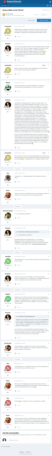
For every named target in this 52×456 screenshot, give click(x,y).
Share (36, 14)
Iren (8, 173)
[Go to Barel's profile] (8, 195)
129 (8, 355)
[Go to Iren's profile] (8, 178)
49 (8, 305)
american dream (8, 210)
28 (8, 222)
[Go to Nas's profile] (8, 368)
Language (21, 452)
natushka (8, 256)
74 (8, 94)
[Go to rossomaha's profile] (3, 14)
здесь (35, 386)
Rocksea (7, 43)
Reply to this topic (44, 20)
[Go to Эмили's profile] (8, 87)
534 (8, 55)
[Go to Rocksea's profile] (8, 48)
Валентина (7, 343)
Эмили (8, 82)
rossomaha (10, 14)
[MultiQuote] (15, 37)
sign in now (31, 434)
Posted (20, 26)
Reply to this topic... (14, 440)
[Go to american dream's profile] (8, 215)
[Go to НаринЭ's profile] (8, 299)
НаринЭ (7, 294)
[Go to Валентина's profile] (8, 348)
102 (8, 202)
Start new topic (31, 20)
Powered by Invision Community (26, 454)
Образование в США (19, 15)
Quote (19, 36)
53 (8, 268)
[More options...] (48, 26)
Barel (7, 190)
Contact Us (28, 452)
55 (8, 38)
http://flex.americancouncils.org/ (39, 244)
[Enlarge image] (44, 52)
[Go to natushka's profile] (8, 261)
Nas (8, 363)
